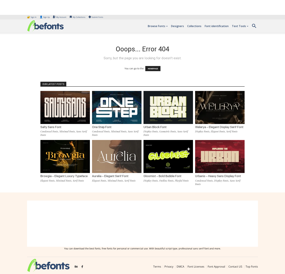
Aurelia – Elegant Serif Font (110, 176)
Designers (177, 26)
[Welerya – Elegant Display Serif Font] (220, 107)
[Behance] (76, 266)
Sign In (32, 17)
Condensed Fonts (49, 131)
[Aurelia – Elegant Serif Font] (117, 156)
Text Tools (239, 26)
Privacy (168, 266)
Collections (194, 26)
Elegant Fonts (218, 131)
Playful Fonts (182, 180)
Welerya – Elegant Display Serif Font (219, 127)
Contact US (235, 266)
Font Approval (216, 266)
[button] (254, 27)
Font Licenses (196, 266)
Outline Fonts (166, 180)
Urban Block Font (155, 127)
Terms (157, 266)
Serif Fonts (232, 131)
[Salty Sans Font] (65, 107)
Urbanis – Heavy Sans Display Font (218, 176)
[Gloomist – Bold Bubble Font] (168, 156)
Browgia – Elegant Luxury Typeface (64, 176)
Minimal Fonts (67, 131)
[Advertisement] (142, 224)
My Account (61, 17)
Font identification (217, 26)
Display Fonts (150, 131)
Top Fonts (252, 266)
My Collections (79, 17)
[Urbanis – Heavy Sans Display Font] (220, 156)
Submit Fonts (97, 17)
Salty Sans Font (50, 127)
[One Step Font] (117, 107)
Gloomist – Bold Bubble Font (162, 176)
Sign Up (45, 17)
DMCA (180, 266)
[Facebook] (82, 266)
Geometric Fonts (167, 131)
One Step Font (101, 127)
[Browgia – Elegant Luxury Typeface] (65, 156)
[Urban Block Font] (168, 107)
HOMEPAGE (153, 68)
